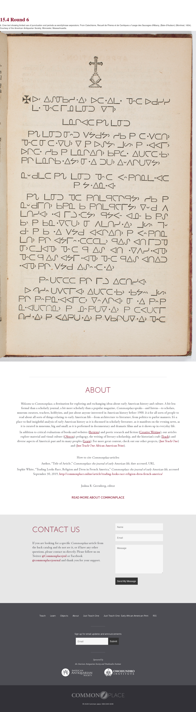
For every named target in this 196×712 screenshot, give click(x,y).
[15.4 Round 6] (98, 196)
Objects (69, 436)
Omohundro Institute (113, 664)
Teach (42, 615)
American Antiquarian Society (89, 664)
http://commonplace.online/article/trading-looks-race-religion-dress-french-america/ (111, 474)
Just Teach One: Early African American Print (126, 615)
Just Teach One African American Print (100, 445)
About (76, 615)
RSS (155, 615)
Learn (53, 615)
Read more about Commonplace (98, 497)
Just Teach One (169, 441)
